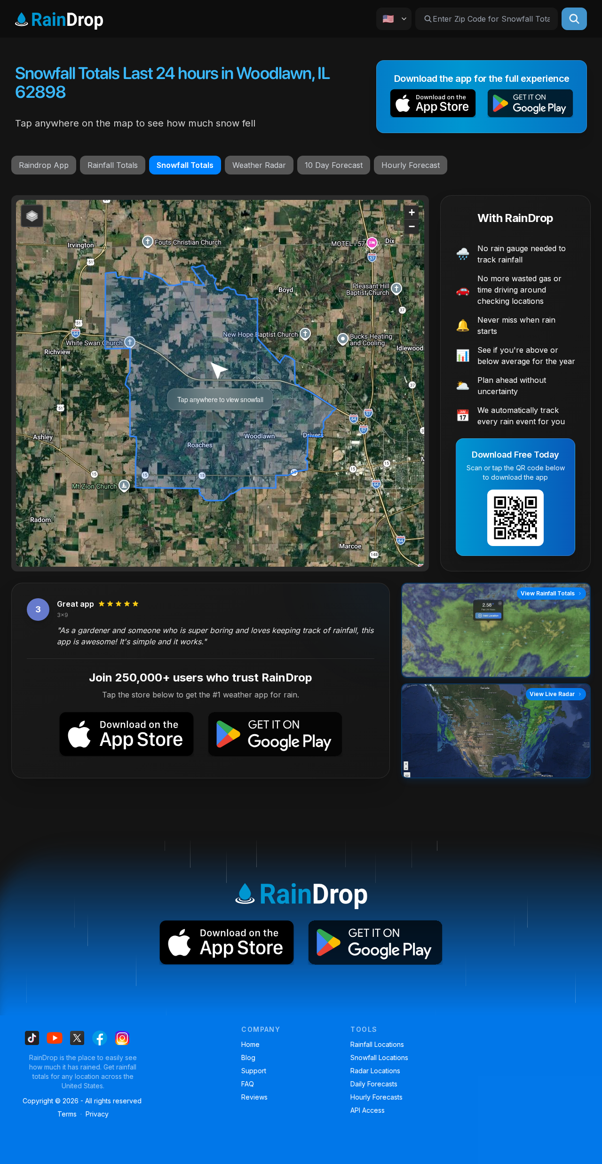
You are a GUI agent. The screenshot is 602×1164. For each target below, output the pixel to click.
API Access (367, 1110)
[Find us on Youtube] (54, 1038)
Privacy (97, 1114)
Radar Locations (375, 1071)
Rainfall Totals (112, 165)
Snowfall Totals (185, 165)
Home (250, 1044)
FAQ (247, 1084)
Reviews (254, 1097)
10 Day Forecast (334, 165)
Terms (67, 1114)
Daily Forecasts (373, 1084)
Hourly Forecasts (376, 1097)
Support (253, 1071)
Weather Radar (259, 165)
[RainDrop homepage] (59, 19)
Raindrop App (44, 165)
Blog (248, 1057)
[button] (433, 105)
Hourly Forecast (410, 165)
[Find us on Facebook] (99, 1038)
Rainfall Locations (377, 1044)
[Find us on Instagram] (122, 1038)
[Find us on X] (77, 1038)
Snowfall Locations (379, 1057)
